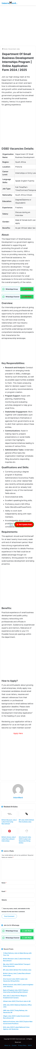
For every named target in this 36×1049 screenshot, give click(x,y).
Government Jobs (14, 49)
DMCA (30, 1045)
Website (4, 900)
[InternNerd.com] (10, 2)
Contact (14, 1045)
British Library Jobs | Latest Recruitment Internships (9, 839)
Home (5, 49)
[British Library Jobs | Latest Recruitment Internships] (9, 831)
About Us (7, 1045)
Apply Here (18, 733)
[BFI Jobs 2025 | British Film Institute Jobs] (26, 814)
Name (4, 883)
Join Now (28, 289)
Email (4, 891)
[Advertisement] (18, 25)
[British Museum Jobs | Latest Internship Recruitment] (9, 814)
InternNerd (18, 797)
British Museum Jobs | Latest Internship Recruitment (9, 822)
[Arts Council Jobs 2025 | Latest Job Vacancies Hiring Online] (26, 831)
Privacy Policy (22, 1045)
